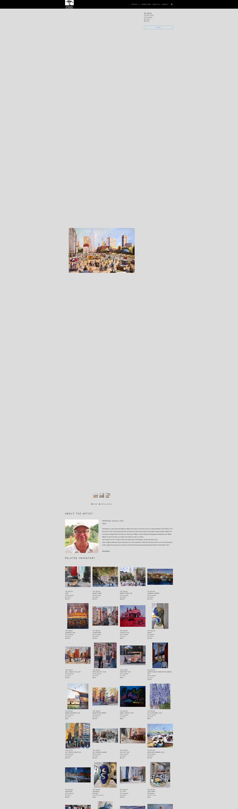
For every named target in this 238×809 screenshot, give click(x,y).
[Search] (171, 4)
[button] (136, 4)
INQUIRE (158, 27)
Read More (106, 551)
